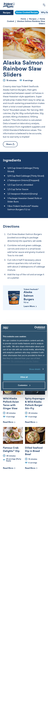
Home (23, 18)
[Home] (9, 5)
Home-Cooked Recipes (27, 12)
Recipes (6, 12)
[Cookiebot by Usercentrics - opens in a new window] (34, 327)
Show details (34, 369)
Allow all (24, 377)
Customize (22, 385)
